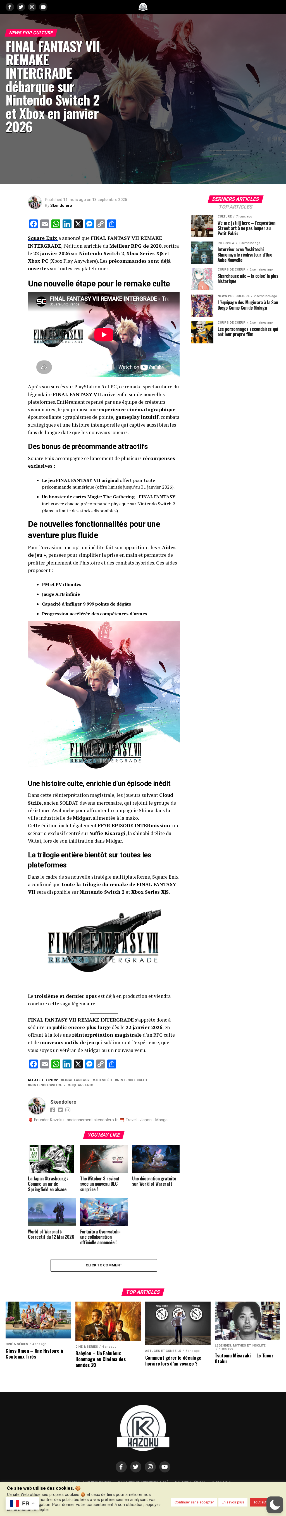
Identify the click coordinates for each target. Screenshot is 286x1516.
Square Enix (43, 238)
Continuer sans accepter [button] (194, 1502)
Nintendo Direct (132, 1080)
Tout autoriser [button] (265, 1502)
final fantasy (76, 1080)
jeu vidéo (103, 1080)
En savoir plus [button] (233, 1502)
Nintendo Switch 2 (47, 1085)
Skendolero (61, 205)
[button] (274, 1504)
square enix (81, 1085)
